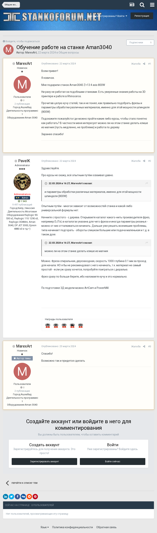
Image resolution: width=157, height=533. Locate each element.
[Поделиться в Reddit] (29, 496)
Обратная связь (106, 527)
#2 (149, 160)
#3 (149, 346)
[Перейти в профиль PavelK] (22, 181)
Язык (44, 527)
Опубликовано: (58, 63)
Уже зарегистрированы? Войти (106, 16)
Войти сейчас (112, 461)
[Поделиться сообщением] (144, 63)
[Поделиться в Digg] (23, 496)
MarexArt (31, 52)
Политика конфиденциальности (72, 527)
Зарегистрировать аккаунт (44, 461)
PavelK (24, 161)
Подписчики (136, 42)
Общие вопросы (69, 52)
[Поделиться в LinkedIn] (5, 496)
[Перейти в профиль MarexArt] (8, 49)
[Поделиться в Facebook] (17, 496)
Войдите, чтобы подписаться (23, 41)
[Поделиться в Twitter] (11, 496)
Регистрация (142, 15)
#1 (149, 63)
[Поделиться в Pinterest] (35, 496)
